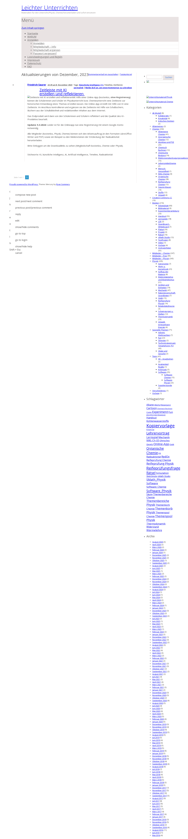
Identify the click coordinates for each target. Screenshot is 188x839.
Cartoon (151, 408)
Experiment (160, 412)
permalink (78, 87)
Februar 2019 (158, 750)
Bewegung (166, 405)
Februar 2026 (158, 550)
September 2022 (159, 642)
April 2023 (156, 626)
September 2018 (159, 764)
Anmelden (32, 40)
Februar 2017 (158, 814)
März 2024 (156, 602)
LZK (159, 221)
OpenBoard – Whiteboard (164, 225)
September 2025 (159, 563)
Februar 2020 (158, 719)
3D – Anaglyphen (165, 359)
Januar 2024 (157, 608)
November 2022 (159, 639)
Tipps (154, 356)
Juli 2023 (155, 618)
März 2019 (156, 748)
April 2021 (156, 682)
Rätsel (161, 234)
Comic (149, 412)
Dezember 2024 (159, 579)
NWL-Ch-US (152, 440)
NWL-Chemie (163, 174)
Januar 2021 (157, 690)
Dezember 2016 (159, 819)
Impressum (33, 60)
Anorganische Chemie (164, 138)
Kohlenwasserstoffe (157, 421)
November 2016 (159, 822)
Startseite (32, 33)
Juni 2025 (156, 568)
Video (160, 242)
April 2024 (156, 600)
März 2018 (156, 779)
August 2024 (157, 589)
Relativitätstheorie (166, 306)
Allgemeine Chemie (163, 133)
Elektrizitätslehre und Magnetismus (166, 278)
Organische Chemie (163, 177)
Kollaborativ (163, 115)
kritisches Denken (166, 121)
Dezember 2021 (159, 663)
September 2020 (159, 700)
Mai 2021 (156, 679)
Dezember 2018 (159, 756)
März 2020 (156, 716)
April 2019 (156, 745)
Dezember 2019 (159, 724)
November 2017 (159, 790)
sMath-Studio (164, 237)
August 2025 (157, 565)
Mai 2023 (156, 624)
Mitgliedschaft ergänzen (46, 50)
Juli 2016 (155, 832)
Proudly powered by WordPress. (23, 184)
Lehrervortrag (157, 433)
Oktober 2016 (158, 824)
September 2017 (159, 795)
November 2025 (159, 557)
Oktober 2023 (158, 613)
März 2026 (156, 547)
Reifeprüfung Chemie (164, 183)
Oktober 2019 (158, 729)
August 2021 (157, 674)
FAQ (29, 66)
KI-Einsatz (162, 369)
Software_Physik (159, 490)
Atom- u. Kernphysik (163, 267)
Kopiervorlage (160, 426)
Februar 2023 (158, 631)
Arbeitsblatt (163, 205)
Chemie (155, 129)
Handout (162, 216)
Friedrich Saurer (36, 84)
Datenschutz (34, 63)
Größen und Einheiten (163, 286)
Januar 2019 (157, 753)
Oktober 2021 (158, 668)
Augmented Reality (163, 365)
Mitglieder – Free (159, 256)
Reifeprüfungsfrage (163, 468)
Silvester (162, 340)
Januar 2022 (157, 661)
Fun (159, 337)
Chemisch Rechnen (162, 148)
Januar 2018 (157, 785)
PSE (159, 453)
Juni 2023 (156, 621)
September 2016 (159, 827)
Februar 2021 (158, 687)
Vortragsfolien (164, 248)
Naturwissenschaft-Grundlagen (167, 294)
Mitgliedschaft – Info (44, 46)
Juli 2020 (155, 705)
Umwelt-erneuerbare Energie (164, 325)
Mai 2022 (156, 650)
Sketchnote (151, 476)
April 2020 (156, 713)
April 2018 (156, 777)
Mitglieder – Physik (160, 258)
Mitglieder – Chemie (161, 253)
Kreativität (162, 118)
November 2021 (159, 666)
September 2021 (159, 671)
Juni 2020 (156, 708)
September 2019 (159, 732)
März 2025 (156, 573)
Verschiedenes (159, 390)
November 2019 (159, 727)
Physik (155, 261)
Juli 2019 (155, 737)
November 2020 (159, 695)
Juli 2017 (155, 801)
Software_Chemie (156, 486)
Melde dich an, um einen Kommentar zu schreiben (108, 87)
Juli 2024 (155, 592)
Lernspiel (152, 437)
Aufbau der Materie (163, 273)
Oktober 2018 (158, 761)
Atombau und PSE (166, 142)
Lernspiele (163, 218)
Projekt (161, 232)
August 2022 (157, 645)
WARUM (31, 36)
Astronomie (163, 263)
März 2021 (156, 684)
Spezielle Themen (160, 330)
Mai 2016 (156, 835)
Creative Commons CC (162, 197)
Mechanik (162, 290)
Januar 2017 (157, 817)
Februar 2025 (158, 576)
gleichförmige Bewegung (155, 415)
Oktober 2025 (158, 560)
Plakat (161, 229)
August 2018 (157, 766)
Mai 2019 (156, 742)
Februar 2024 (158, 605)
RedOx (165, 456)
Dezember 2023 (159, 610)
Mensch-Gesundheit (163, 170)
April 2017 (156, 809)
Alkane (150, 404)
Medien (155, 203)
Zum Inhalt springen (32, 28)
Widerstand (152, 526)
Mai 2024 (156, 597)
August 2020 (157, 703)
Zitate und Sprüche (162, 352)
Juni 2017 (156, 803)
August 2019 (157, 735)
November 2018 (159, 758)
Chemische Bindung (163, 154)
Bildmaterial (163, 208)
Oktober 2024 (158, 584)
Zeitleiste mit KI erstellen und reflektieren (62, 91)
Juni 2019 (156, 740)
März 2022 (156, 655)
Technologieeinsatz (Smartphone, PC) (167, 344)
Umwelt (161, 195)
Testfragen (163, 240)
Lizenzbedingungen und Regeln (44, 56)
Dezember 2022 (159, 637)
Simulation (162, 473)
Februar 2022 (158, 658)
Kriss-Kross (150, 430)
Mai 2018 (156, 774)
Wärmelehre (154, 530)
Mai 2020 (156, 711)
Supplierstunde (165, 385)
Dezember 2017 (159, 787)
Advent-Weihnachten (164, 333)
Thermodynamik (165, 316)
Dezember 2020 (159, 692)
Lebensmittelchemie (167, 163)
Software (162, 372)
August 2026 (157, 542)
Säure (149, 494)
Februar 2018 (158, 782)
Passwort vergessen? (45, 53)
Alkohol (157, 405)
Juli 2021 (155, 676)
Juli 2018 (155, 769)
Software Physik (168, 381)
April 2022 (156, 653)
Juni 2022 (156, 647)
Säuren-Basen (164, 187)
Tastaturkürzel (126, 74)
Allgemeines (157, 126)
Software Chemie (168, 376)
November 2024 (159, 581)
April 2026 (156, 544)
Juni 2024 (156, 594)
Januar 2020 (157, 721)
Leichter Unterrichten (49, 8)
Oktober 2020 (158, 698)
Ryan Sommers (63, 184)
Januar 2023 (157, 634)
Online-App (161, 444)
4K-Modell (156, 113)
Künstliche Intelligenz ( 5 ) (91, 85)
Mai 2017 (156, 806)
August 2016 (157, 830)
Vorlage (161, 245)
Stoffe (161, 192)
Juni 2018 (156, 772)
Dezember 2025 (159, 555)
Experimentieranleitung (168, 211)
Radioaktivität (153, 456)
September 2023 (159, 616)
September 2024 (159, 587)
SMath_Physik (156, 480)
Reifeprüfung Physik (160, 464)
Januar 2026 (157, 552)
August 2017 (157, 798)
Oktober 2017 (158, 793)
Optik (160, 298)
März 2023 (156, 629)
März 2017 (156, 811)
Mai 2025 (156, 571)
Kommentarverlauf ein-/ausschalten (103, 74)
